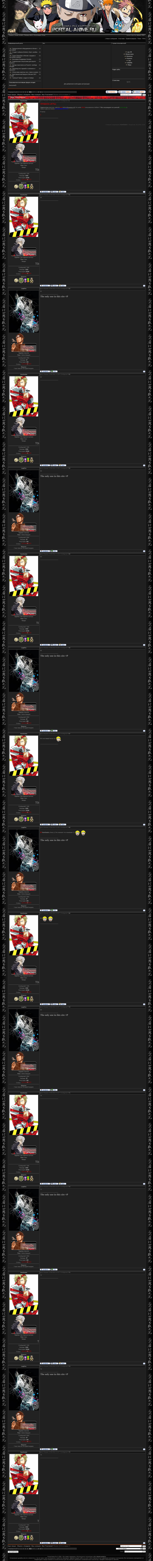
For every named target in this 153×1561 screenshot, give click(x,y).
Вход (43, 35)
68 (69, 827)
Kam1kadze (23, 100)
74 (69, 1366)
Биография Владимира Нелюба (21, 59)
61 (69, 194)
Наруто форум (12, 94)
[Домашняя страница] (62, 191)
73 (69, 1272)
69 (69, 913)
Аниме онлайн (19, 35)
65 (69, 554)
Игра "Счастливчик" (47, 94)
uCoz (16, 33)
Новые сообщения (111, 38)
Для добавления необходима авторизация (77, 84)
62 (69, 288)
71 (69, 1093)
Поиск (139, 38)
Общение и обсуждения (23, 94)
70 (69, 1007)
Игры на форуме (36, 94)
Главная (11, 35)
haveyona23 (12, 85)
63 (69, 374)
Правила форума (131, 38)
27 (38, 92)
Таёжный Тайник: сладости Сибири (23, 78)
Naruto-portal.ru (101, 1556)
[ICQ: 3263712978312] (53, 371)
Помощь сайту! (28, 35)
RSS (143, 35)
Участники (121, 38)
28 (40, 92)
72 (69, 1186)
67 (69, 733)
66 (69, 647)
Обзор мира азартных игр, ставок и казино (25, 72)
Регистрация (37, 35)
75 (69, 1452)
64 (69, 468)
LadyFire (23, 288)
